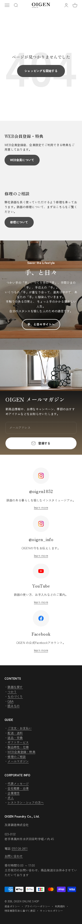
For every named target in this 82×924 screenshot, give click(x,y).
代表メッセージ (18, 783)
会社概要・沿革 (18, 788)
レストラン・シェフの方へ (26, 802)
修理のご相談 (17, 756)
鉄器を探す (15, 687)
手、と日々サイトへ (40, 324)
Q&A (10, 701)
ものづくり (15, 696)
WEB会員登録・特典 (21, 752)
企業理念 (14, 793)
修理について (19, 222)
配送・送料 (15, 733)
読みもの (14, 706)
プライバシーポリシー (37, 906)
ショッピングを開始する (41, 71)
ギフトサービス (18, 742)
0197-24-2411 (20, 848)
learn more (41, 507)
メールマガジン (18, 761)
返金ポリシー (12, 906)
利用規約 (60, 906)
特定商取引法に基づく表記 (20, 910)
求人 (11, 797)
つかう (12, 691)
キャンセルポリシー (51, 910)
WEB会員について (22, 160)
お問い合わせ (14, 856)
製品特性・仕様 (18, 747)
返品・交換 (15, 738)
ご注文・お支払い (20, 728)
